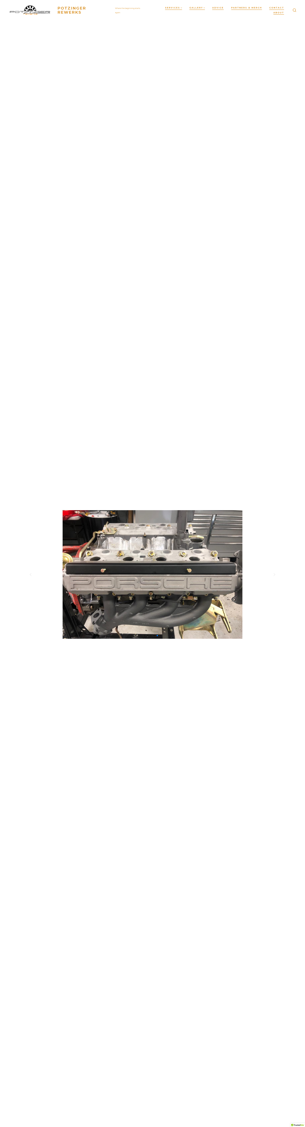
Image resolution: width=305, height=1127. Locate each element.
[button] (144, 635)
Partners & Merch (246, 8)
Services (172, 8)
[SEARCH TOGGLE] (294, 10)
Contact (276, 8)
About (278, 12)
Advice (218, 8)
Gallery (196, 8)
